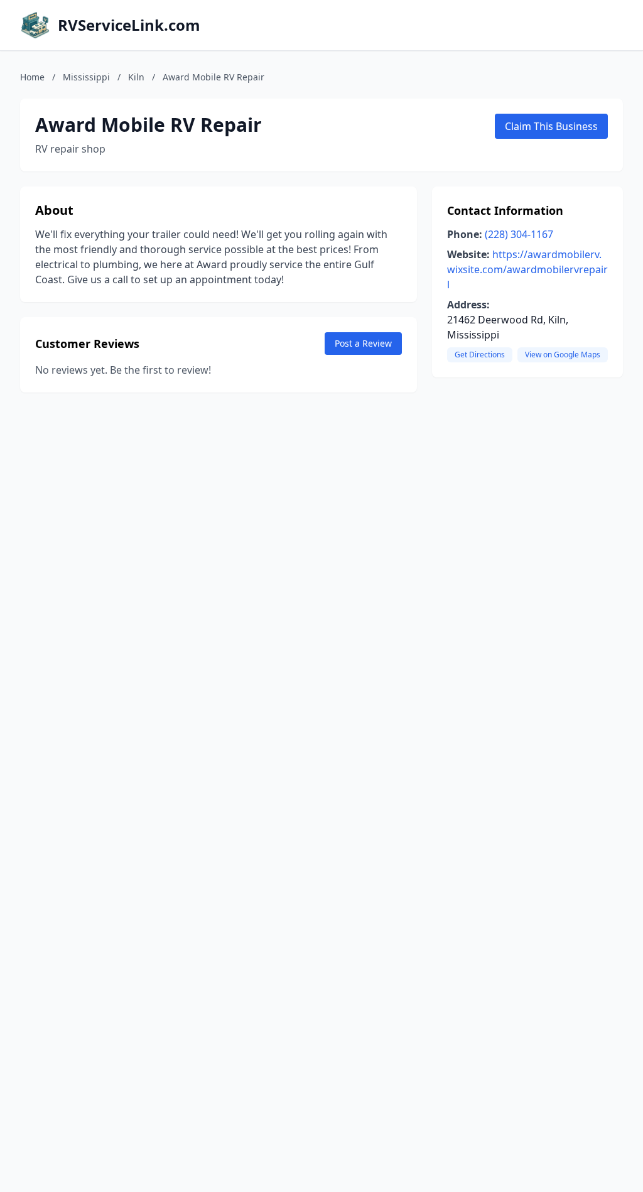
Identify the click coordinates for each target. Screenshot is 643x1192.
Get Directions (480, 354)
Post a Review (363, 343)
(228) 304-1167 (519, 234)
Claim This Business (551, 126)
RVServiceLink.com (129, 25)
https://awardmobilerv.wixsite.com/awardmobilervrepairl (527, 269)
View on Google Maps (562, 354)
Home (32, 77)
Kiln (136, 77)
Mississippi (86, 77)
